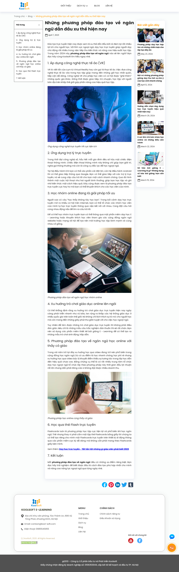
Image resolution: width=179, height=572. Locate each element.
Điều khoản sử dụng (110, 518)
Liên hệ (82, 532)
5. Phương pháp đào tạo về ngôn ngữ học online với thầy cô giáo (28, 64)
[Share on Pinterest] (111, 485)
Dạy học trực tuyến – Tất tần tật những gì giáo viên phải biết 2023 (94, 449)
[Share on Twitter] (124, 485)
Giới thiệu (83, 518)
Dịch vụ (82, 523)
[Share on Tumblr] (131, 485)
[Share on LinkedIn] (117, 485)
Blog (30, 16)
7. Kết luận (21, 78)
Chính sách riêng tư (110, 514)
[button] (28, 25)
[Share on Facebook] (104, 485)
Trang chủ (19, 16)
